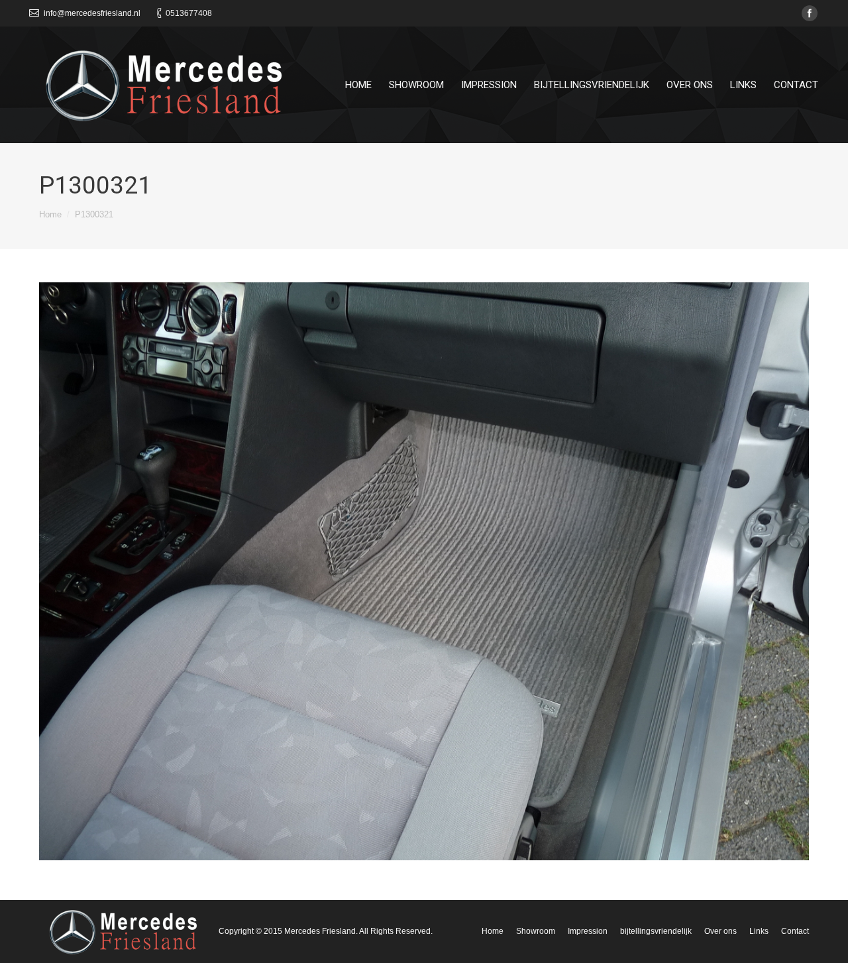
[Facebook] (810, 13)
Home (50, 214)
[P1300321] (424, 571)
